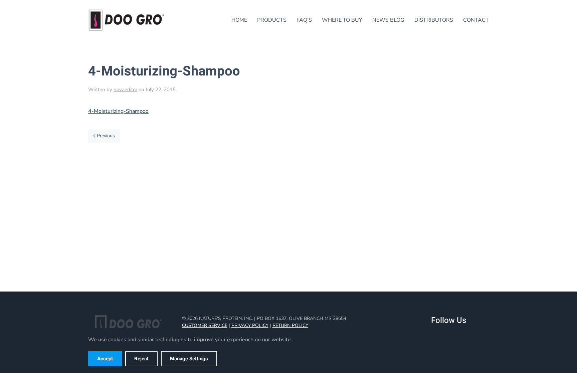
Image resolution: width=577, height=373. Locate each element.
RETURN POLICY (290, 325)
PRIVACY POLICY (249, 325)
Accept (105, 358)
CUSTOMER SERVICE (204, 325)
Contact (476, 20)
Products (271, 20)
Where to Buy (342, 20)
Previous (106, 136)
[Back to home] (126, 20)
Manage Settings (189, 358)
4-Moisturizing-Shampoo (118, 111)
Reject (141, 358)
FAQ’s (304, 20)
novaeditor (125, 89)
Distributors (433, 20)
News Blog (388, 20)
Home (239, 20)
